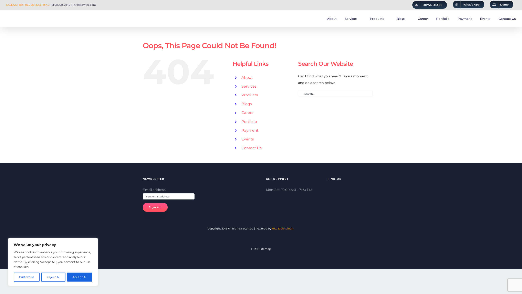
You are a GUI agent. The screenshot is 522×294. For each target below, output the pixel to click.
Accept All (79, 277)
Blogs (246, 104)
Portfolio (249, 121)
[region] (53, 262)
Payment (249, 130)
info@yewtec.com (84, 4)
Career (247, 112)
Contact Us (251, 148)
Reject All (53, 277)
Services (249, 86)
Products (249, 95)
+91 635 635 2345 (60, 4)
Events (247, 139)
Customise (26, 277)
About (247, 77)
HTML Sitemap (261, 249)
